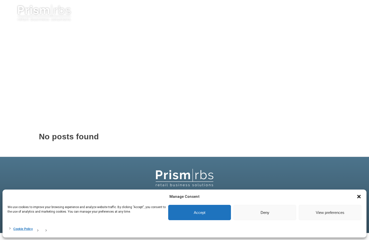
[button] (358, 196)
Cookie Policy (23, 229)
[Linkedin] (350, 11)
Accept (199, 212)
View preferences (330, 212)
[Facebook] (357, 11)
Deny (265, 212)
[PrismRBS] (185, 177)
